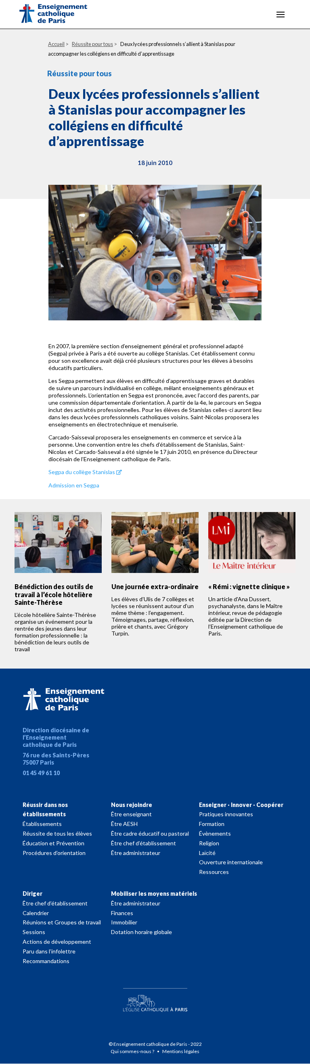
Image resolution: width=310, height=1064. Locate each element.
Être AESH (124, 823)
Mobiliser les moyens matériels (154, 893)
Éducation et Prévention (53, 843)
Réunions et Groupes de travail (62, 922)
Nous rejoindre (131, 804)
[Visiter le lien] (59, 15)
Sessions (34, 931)
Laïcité (207, 852)
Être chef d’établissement (143, 843)
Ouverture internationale (231, 862)
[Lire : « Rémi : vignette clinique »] (252, 542)
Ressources (214, 871)
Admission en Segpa (73, 485)
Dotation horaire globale (141, 931)
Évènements (215, 833)
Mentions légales (180, 1051)
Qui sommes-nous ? (133, 1051)
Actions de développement (57, 941)
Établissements (42, 823)
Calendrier (36, 912)
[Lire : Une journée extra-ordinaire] (155, 542)
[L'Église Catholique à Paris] (155, 998)
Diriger (32, 893)
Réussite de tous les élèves (57, 833)
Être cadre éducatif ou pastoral (150, 833)
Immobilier (124, 922)
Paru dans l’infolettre (49, 951)
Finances (122, 912)
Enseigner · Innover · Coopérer (241, 804)
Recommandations (46, 960)
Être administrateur (135, 852)
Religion (209, 843)
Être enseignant (131, 814)
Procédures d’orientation (54, 852)
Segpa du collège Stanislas (81, 471)
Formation (211, 823)
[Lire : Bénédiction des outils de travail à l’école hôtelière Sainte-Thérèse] (58, 542)
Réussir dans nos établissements (45, 809)
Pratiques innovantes (226, 814)
